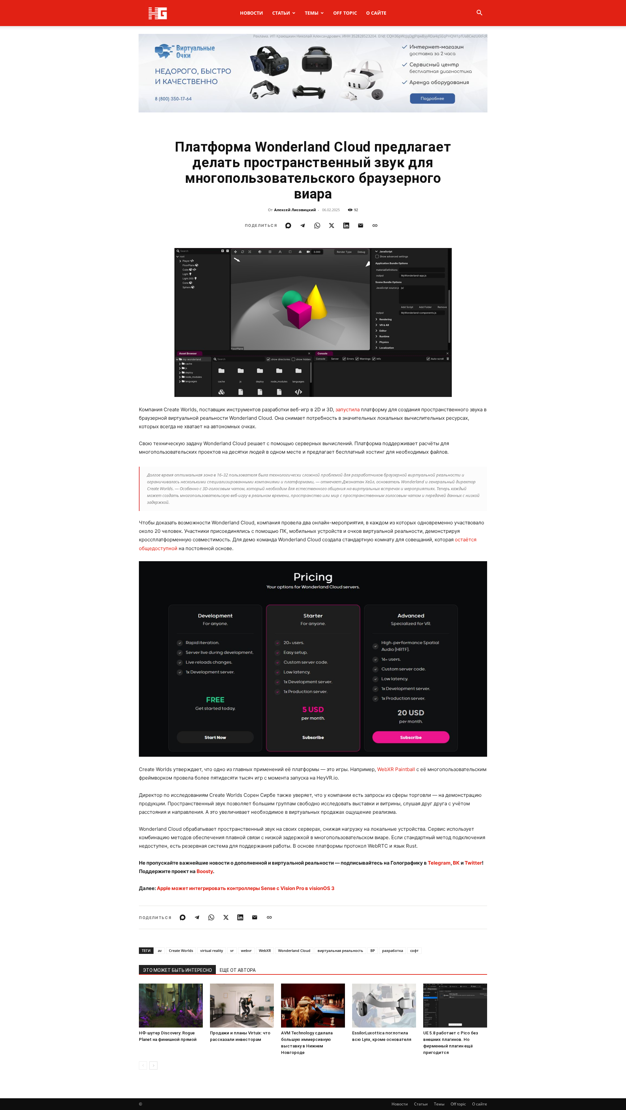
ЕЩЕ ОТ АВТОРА (238, 970)
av (160, 950)
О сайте (376, 13)
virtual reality (211, 950)
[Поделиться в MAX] (288, 225)
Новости (251, 13)
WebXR (265, 950)
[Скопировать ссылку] (375, 225)
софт (414, 950)
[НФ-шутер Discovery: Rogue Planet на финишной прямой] (171, 1006)
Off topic (345, 13)
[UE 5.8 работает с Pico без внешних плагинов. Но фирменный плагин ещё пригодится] (455, 1006)
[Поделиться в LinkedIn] (346, 225)
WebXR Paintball (396, 769)
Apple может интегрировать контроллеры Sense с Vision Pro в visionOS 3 (246, 888)
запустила (347, 409)
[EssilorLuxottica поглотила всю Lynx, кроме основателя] (384, 1006)
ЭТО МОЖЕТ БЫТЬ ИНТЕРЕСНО (177, 970)
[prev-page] (143, 1065)
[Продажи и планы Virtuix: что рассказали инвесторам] (242, 1006)
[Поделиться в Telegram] (302, 225)
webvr (246, 950)
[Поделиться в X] (331, 225)
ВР (372, 950)
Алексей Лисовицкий (295, 209)
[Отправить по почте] (360, 225)
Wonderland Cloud (294, 950)
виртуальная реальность (340, 950)
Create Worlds (181, 950)
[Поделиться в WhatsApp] (317, 225)
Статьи (281, 13)
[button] (479, 13)
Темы (312, 13)
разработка (392, 950)
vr (232, 950)
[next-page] (153, 1065)
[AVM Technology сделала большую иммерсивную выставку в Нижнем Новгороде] (313, 1006)
